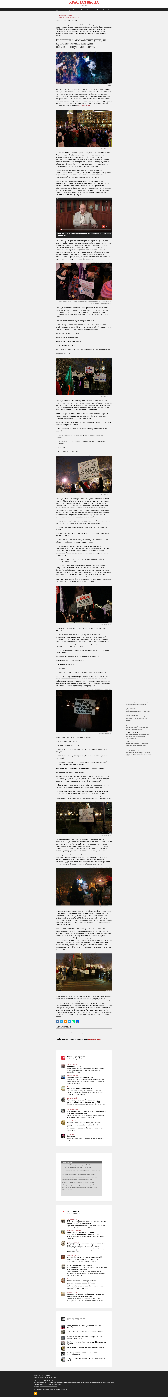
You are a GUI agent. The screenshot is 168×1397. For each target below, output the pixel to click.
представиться (94, 1039)
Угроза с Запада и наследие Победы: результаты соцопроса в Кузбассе (82, 1282)
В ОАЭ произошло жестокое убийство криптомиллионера (82, 1354)
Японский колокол (74, 1066)
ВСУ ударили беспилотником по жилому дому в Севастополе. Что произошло (86, 1222)
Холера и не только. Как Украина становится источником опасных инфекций (85, 1295)
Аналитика (76, 10)
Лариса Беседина (72, 1121)
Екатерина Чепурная (74, 1230)
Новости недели (72, 1076)
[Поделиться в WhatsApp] (73, 1021)
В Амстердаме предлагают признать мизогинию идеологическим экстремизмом (137, 736)
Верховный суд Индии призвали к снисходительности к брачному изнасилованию (137, 745)
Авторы (83, 10)
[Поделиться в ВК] (57, 1021)
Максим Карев (71, 1087)
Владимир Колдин (72, 1098)
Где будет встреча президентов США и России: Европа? (85, 1326)
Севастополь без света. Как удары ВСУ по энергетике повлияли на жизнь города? (84, 1233)
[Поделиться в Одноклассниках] (65, 1021)
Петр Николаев (72, 1279)
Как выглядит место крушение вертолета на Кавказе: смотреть (84, 1337)
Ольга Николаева (72, 1109)
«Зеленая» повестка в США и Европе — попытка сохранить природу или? (86, 1112)
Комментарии (91, 10)
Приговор (71, 1136)
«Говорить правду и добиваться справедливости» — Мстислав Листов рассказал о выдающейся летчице (87, 1267)
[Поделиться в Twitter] (69, 1021)
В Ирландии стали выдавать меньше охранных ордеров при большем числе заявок (138, 754)
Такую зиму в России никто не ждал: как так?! (85, 1331)
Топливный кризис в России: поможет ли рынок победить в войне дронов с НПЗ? (84, 1101)
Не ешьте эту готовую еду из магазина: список (85, 1347)
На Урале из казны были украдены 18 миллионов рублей (86, 1343)
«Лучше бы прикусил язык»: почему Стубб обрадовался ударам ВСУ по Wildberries (84, 1258)
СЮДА (56, 1389)
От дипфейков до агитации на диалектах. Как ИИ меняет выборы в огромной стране (86, 1245)
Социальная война (64, 15)
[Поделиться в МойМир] (77, 1021)
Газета (99, 10)
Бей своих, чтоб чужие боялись (80, 1089)
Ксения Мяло (71, 1134)
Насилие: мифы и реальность (67, 17)
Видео (69, 10)
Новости (63, 10)
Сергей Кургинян (72, 1064)
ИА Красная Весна (85, 105)
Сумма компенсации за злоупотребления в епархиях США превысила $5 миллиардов (137, 727)
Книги (104, 10)
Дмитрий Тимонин (73, 1242)
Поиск (110, 10)
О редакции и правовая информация (45, 1386)
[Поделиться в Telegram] (61, 1021)
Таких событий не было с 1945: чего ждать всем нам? (86, 1359)
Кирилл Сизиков (72, 1219)
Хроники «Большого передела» (80, 1077)
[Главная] (84, 4)
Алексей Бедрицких (73, 1255)
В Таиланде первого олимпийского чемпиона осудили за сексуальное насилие (137, 718)
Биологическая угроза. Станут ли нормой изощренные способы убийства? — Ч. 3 (84, 1124)
